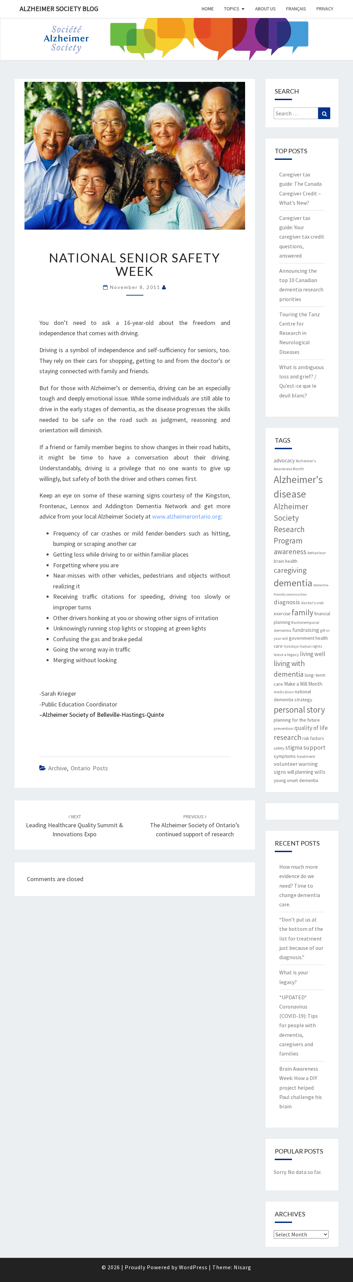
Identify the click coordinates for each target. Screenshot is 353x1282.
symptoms (285, 756)
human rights (311, 646)
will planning (300, 772)
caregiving (290, 570)
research (287, 737)
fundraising (305, 630)
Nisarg (242, 1267)
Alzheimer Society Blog (59, 8)
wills (319, 772)
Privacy (324, 9)
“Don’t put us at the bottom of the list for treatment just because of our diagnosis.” (301, 938)
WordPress (193, 1267)
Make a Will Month (303, 684)
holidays (291, 646)
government (301, 638)
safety (279, 748)
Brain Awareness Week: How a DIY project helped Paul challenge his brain (300, 1087)
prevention (283, 728)
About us (265, 9)
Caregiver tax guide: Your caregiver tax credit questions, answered (301, 236)
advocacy (284, 460)
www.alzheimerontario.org (186, 516)
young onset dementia (296, 780)
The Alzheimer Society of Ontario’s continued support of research (195, 825)
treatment (306, 756)
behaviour (316, 552)
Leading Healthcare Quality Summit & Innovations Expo (74, 825)
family (302, 612)
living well (312, 654)
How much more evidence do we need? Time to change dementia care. (299, 885)
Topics (231, 9)
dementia (293, 583)
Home (208, 9)
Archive (57, 768)
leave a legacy (286, 654)
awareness (290, 551)
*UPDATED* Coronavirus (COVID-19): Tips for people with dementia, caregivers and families (298, 1025)
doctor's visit (312, 602)
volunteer (285, 763)
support (314, 747)
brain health (285, 561)
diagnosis (287, 602)
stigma (293, 747)
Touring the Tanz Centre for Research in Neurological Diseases (299, 333)
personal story (299, 709)
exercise (282, 613)
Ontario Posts (89, 768)
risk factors (313, 738)
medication (284, 692)
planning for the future (297, 720)
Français (296, 9)
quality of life (311, 728)
